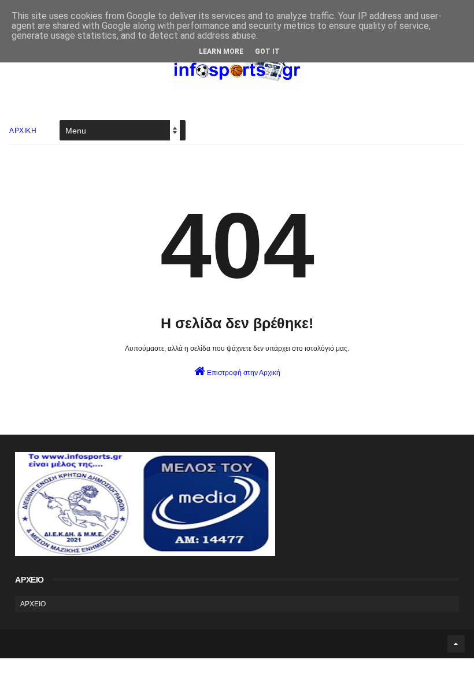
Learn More (221, 51)
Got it (267, 51)
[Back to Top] (456, 644)
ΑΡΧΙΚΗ (22, 131)
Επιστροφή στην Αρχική (242, 373)
